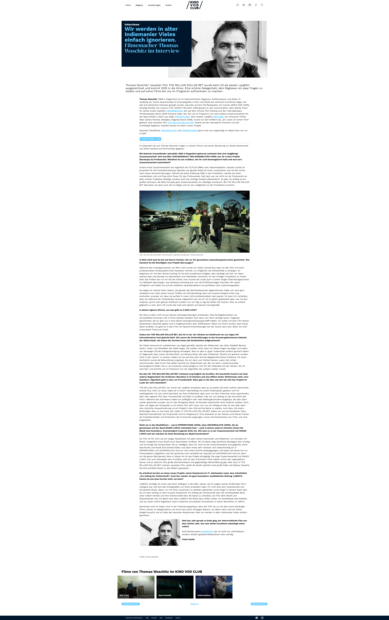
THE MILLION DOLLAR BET (181, 122)
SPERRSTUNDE (182, 117)
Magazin (194, 604)
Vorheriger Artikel (131, 604)
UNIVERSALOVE (169, 130)
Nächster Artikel (259, 604)
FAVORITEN (207, 531)
